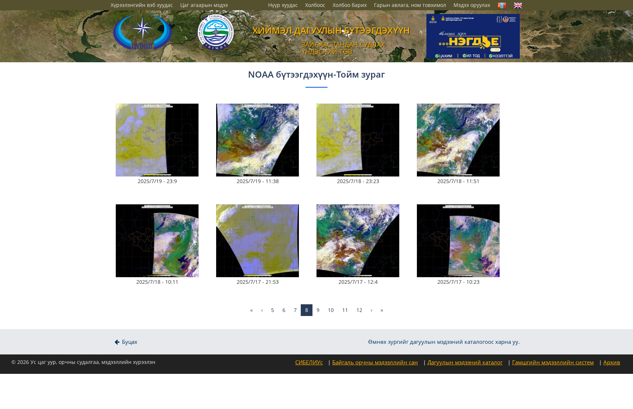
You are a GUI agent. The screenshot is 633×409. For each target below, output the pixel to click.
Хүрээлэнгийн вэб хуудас (142, 4)
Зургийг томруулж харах (159, 122)
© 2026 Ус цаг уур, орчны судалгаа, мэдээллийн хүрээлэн (83, 361)
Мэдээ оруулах (472, 4)
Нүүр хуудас (283, 4)
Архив (611, 362)
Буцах (129, 342)
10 (331, 309)
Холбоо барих (350, 4)
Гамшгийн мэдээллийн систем (553, 362)
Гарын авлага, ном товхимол (410, 4)
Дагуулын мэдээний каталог (465, 362)
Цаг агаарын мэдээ (204, 4)
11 (345, 309)
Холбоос (315, 4)
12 (359, 309)
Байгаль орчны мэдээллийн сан (375, 362)
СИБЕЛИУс (309, 362)
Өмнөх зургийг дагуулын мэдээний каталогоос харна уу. (444, 342)
